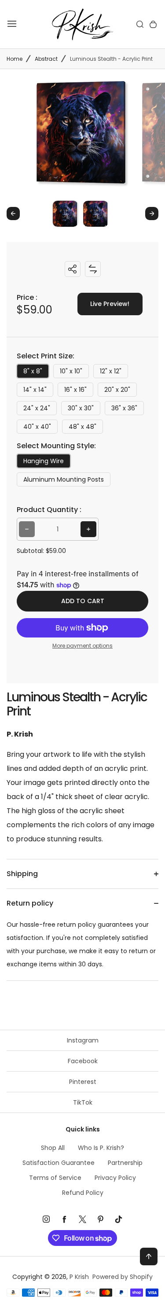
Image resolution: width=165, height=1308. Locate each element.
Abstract (46, 59)
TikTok (82, 1102)
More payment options (82, 645)
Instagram (83, 1040)
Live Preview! (109, 303)
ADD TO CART (82, 601)
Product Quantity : (49, 510)
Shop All (53, 1147)
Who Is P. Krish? (101, 1147)
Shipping (22, 874)
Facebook (83, 1061)
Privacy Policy (115, 1177)
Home (14, 59)
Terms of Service (55, 1177)
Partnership (125, 1162)
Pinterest (82, 1081)
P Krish (79, 1277)
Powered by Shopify (122, 1276)
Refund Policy (82, 1192)
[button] (65, 213)
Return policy (30, 903)
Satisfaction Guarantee (58, 1162)
